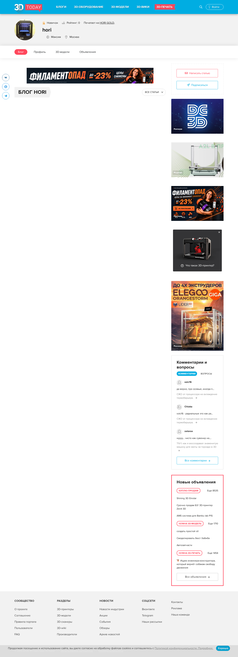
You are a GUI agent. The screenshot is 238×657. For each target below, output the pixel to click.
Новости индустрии (111, 609)
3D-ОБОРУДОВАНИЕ (88, 7)
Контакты (177, 602)
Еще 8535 (212, 490)
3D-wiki (61, 628)
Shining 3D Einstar (187, 498)
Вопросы (206, 373)
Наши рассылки (152, 622)
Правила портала (25, 622)
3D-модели (63, 52)
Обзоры (104, 628)
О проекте (21, 609)
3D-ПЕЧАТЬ (164, 7)
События (105, 622)
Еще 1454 (213, 553)
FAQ (17, 634)
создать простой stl (187, 531)
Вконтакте (148, 609)
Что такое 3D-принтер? (200, 265)
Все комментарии (196, 460)
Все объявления (195, 577)
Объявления (87, 52)
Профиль (40, 52)
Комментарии (186, 373)
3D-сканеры (64, 622)
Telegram (147, 615)
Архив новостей (109, 634)
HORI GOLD (107, 23)
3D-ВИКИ (143, 7)
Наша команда (180, 614)
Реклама (33, 79)
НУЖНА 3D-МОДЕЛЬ (190, 523)
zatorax (189, 431)
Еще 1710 (213, 523)
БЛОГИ (61, 7)
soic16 (188, 382)
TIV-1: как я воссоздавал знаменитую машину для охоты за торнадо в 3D (197, 445)
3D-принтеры (65, 609)
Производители (67, 634)
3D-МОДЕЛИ (120, 7)
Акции (103, 615)
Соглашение (22, 615)
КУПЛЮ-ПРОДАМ (188, 490)
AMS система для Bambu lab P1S (195, 515)
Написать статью (199, 73)
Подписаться (199, 85)
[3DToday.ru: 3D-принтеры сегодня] (28, 9)
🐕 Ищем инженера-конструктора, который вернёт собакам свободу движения (196, 564)
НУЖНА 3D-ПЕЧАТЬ (189, 553)
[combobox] (154, 92)
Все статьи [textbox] (152, 92)
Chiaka (188, 406)
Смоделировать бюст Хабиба (193, 538)
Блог (21, 52)
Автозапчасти (184, 545)
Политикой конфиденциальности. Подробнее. (184, 648)
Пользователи (23, 628)
